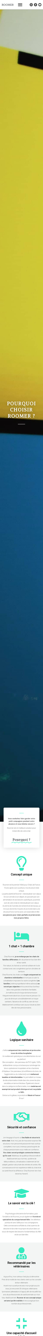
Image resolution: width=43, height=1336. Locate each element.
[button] (20, 4)
